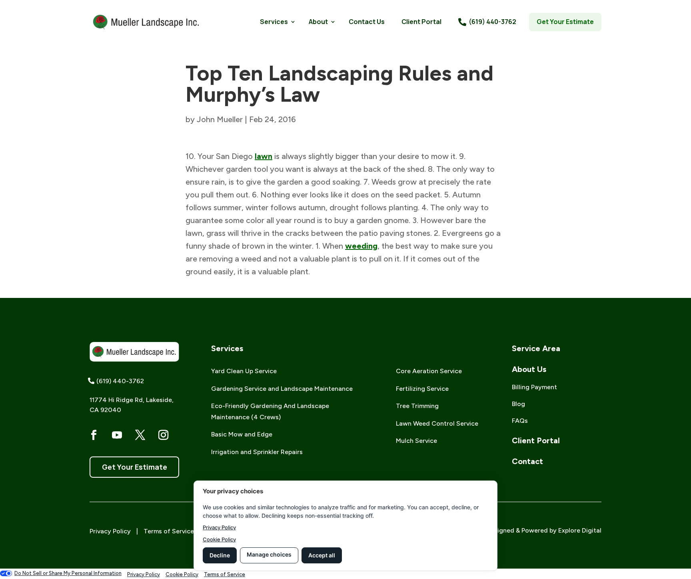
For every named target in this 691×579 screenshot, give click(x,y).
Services (274, 21)
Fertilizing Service (422, 388)
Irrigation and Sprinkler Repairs (257, 452)
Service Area (536, 348)
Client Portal (421, 21)
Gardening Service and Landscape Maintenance (282, 388)
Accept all (321, 555)
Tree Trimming (417, 406)
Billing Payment (534, 387)
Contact (527, 461)
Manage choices (269, 554)
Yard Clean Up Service (244, 371)
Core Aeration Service (429, 371)
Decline (220, 555)
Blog (518, 404)
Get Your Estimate (565, 21)
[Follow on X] (140, 435)
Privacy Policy (110, 531)
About (318, 21)
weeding (361, 246)
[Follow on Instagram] (163, 435)
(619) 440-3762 (492, 21)
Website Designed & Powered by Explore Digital (531, 530)
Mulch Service (416, 440)
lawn (263, 156)
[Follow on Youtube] (117, 435)
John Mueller (220, 119)
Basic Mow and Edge (241, 434)
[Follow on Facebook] (94, 435)
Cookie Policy (219, 539)
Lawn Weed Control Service (437, 423)
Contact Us (367, 21)
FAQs (520, 420)
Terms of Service (169, 531)
